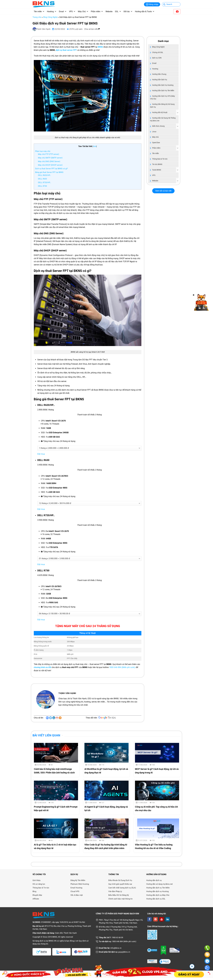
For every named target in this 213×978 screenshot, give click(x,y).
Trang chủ (37, 17)
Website (109, 11)
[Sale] (176, 11)
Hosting (50, 11)
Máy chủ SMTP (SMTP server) (50, 158)
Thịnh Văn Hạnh (43, 29)
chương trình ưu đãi (42, 667)
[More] (60, 717)
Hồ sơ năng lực (39, 884)
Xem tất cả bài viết (163, 191)
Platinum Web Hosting (80, 884)
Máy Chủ (82, 11)
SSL (116, 11)
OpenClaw (156, 143)
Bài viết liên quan (46, 735)
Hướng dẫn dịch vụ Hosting (157, 891)
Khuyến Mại (37, 895)
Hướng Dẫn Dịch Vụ (159, 80)
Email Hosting (76, 888)
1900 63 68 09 (117, 937)
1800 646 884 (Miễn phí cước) (122, 667)
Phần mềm (95, 11)
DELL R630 (42, 179)
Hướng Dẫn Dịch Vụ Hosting (162, 85)
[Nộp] (164, 5)
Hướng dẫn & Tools (143, 11)
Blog (34, 891)
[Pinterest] (155, 919)
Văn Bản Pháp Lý (115, 891)
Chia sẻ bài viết (91, 29)
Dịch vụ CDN (156, 58)
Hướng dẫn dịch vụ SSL (155, 899)
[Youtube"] (161, 919)
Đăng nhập (153, 4)
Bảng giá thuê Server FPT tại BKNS (49, 172)
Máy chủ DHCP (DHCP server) (50, 165)
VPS (71, 11)
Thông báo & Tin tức (160, 159)
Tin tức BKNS (157, 164)
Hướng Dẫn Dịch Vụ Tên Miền (163, 90)
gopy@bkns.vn (124, 952)
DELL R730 (42, 186)
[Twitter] (50, 717)
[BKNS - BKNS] (44, 4)
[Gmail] (57, 717)
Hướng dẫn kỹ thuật (159, 112)
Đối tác (127, 11)
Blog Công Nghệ (50, 17)
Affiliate (36, 899)
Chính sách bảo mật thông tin (120, 899)
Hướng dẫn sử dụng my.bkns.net (159, 884)
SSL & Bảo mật (77, 895)
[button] (165, 962)
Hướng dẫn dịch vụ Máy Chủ (157, 895)
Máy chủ (155, 137)
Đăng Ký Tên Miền (78, 880)
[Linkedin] (53, 717)
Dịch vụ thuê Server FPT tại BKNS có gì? (51, 168)
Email (61, 11)
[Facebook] (47, 717)
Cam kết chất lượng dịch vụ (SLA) (122, 888)
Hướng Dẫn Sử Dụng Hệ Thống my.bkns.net (163, 119)
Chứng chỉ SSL (157, 52)
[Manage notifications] (5, 973)
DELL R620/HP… (44, 175)
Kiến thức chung (158, 126)
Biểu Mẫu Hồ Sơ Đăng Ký (118, 895)
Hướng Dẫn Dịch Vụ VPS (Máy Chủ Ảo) (162, 97)
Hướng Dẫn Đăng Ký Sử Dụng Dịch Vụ (162, 105)
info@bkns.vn (115, 948)
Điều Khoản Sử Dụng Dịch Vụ (120, 880)
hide (94, 146)
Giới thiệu (36, 880)
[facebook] (149, 919)
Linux (154, 132)
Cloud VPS (75, 891)
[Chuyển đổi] (178, 112)
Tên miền (38, 11)
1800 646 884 (117, 941)
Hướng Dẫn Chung (159, 74)
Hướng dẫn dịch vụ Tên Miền (158, 888)
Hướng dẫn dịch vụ (154, 880)
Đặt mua (41, 454)
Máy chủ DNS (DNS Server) (49, 161)
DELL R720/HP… (44, 182)
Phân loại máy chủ (42, 151)
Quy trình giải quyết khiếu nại (120, 884)
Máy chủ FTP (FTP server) (48, 154)
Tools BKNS (156, 170)
